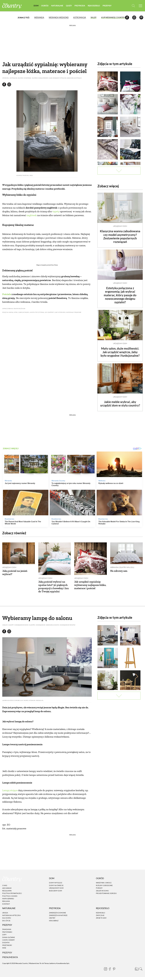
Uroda (5, 913)
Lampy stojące (10, 790)
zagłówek (31, 215)
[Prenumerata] (136, 968)
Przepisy (107, 5)
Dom (36, 5)
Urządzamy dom (120, 226)
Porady (99, 888)
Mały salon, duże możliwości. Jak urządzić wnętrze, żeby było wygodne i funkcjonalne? (120, 352)
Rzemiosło (100, 913)
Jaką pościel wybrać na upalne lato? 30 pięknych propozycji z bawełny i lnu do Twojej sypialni (53, 586)
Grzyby (52, 918)
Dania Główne (8, 937)
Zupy (4, 935)
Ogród (44, 5)
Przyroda (80, 5)
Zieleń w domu (102, 891)
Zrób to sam (101, 918)
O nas (4, 885)
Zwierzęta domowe (57, 913)
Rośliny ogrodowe (104, 885)
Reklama (6, 901)
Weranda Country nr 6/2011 (122, 567)
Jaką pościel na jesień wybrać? (14, 572)
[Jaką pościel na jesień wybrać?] (18, 553)
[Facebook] (127, 17)
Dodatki (6, 943)
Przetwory (7, 945)
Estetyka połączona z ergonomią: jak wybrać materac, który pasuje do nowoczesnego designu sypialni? (120, 295)
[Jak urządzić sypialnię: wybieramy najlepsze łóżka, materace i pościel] (90, 558)
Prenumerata (10, 957)
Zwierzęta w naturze (58, 915)
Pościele (7, 294)
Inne (4, 948)
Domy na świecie (56, 885)
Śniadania (6, 929)
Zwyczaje (100, 915)
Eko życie (6, 921)
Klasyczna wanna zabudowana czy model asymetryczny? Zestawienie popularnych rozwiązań (120, 236)
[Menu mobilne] (140, 6)
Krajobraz (53, 921)
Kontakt (6, 904)
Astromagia (79, 17)
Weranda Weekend (59, 17)
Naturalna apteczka (11, 915)
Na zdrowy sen (118, 570)
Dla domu (6, 918)
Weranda (39, 17)
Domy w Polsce (55, 883)
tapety (56, 211)
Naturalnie (57, 5)
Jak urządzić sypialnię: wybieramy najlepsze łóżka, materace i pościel (90, 585)
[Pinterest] (141, 17)
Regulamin (7, 891)
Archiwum (6, 888)
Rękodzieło (94, 5)
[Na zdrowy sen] (126, 553)
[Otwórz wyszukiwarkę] (133, 6)
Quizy (69, 5)
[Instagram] (134, 17)
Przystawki (7, 932)
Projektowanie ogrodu (106, 893)
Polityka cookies (9, 896)
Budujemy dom (55, 891)
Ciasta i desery (8, 940)
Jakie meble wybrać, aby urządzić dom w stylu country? (120, 403)
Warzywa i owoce (103, 883)
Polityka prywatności (12, 893)
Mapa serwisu (8, 899)
